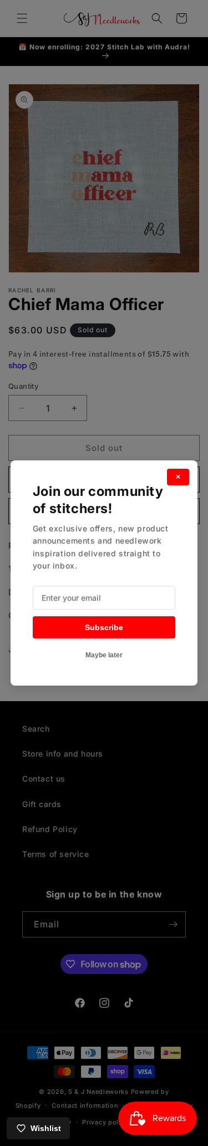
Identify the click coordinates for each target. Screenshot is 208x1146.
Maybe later (104, 655)
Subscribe (104, 627)
